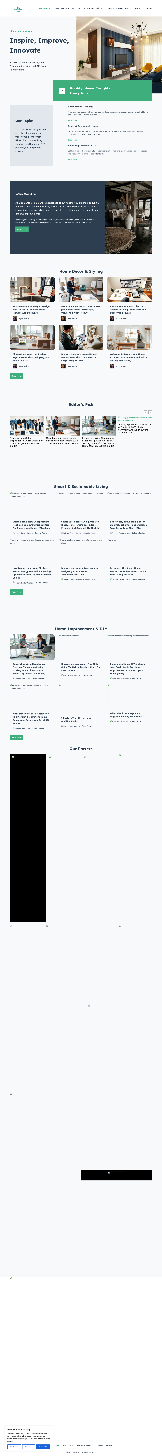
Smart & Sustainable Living (90, 8)
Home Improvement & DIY (118, 8)
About (137, 8)
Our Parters (44, 8)
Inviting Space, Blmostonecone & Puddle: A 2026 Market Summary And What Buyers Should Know (72, 428)
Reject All (29, 1447)
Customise (14, 1447)
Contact (148, 8)
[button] (150, 412)
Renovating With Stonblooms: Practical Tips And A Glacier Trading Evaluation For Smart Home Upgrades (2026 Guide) (35, 442)
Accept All (43, 1447)
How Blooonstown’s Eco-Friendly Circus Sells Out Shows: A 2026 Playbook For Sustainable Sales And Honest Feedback (107, 429)
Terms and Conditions (86, 1445)
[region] (28, 1439)
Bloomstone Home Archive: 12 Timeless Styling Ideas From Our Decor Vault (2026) (144, 441)
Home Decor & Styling (64, 8)
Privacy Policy (68, 1445)
